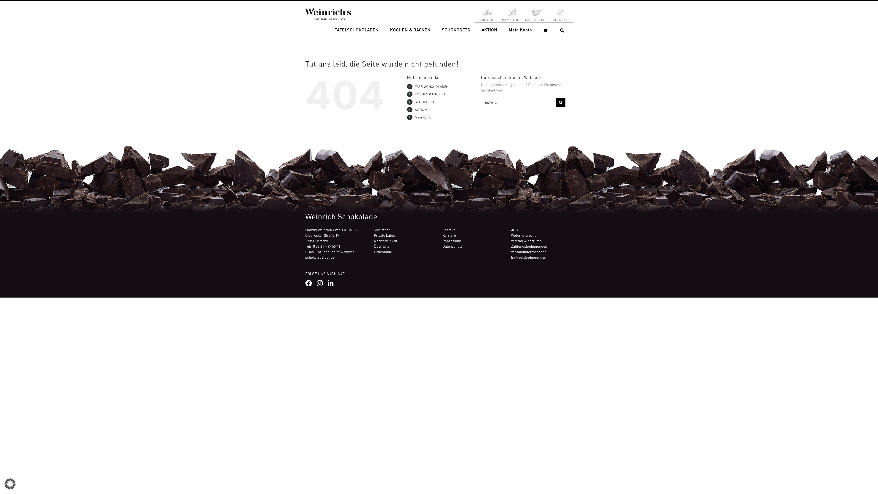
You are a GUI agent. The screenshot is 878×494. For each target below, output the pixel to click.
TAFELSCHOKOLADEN (432, 87)
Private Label (384, 236)
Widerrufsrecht (523, 236)
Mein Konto (423, 117)
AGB (514, 230)
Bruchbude (383, 252)
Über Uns (381, 247)
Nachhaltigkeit (385, 241)
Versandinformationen (528, 252)
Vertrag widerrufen (526, 241)
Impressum (451, 241)
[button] (562, 30)
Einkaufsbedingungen (528, 258)
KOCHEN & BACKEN (430, 94)
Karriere (449, 236)
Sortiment (382, 230)
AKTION (421, 110)
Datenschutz (452, 247)
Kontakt (448, 230)
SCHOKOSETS (425, 102)
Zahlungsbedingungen (529, 247)
